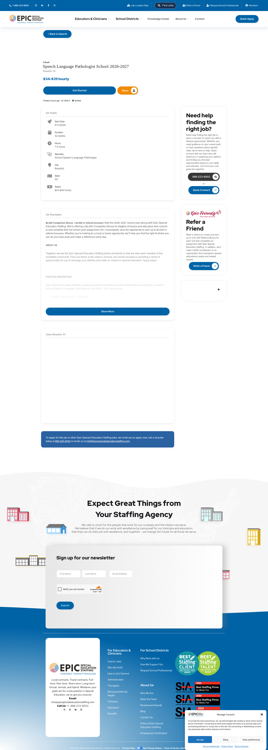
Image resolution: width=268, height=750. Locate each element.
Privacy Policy (227, 746)
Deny (225, 739)
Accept (200, 739)
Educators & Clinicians (91, 19)
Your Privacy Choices (152, 748)
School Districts (127, 19)
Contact (200, 18)
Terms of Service (241, 746)
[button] (261, 714)
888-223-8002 (63, 441)
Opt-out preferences (211, 746)
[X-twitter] (54, 5)
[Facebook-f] (48, 5)
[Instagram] (36, 5)
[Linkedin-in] (42, 5)
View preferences (251, 739)
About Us (180, 18)
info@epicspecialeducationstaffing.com (108, 441)
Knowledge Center (158, 18)
